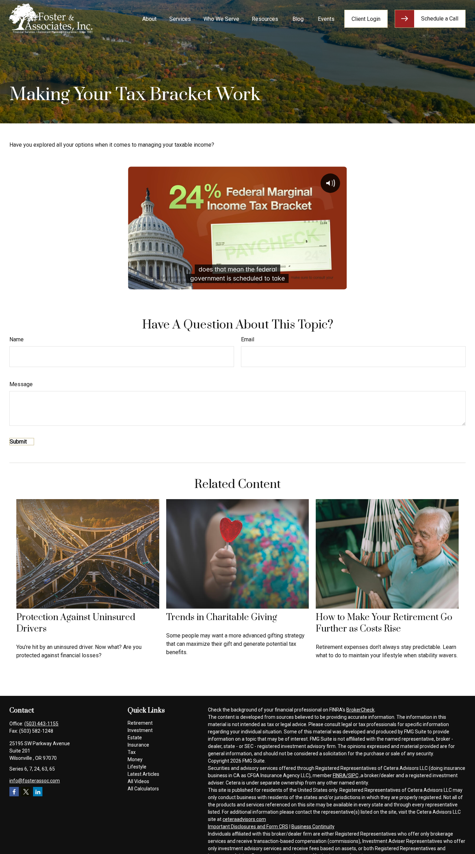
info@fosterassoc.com (34, 780)
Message (21, 384)
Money (135, 759)
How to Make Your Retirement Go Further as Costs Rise (384, 623)
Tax (132, 752)
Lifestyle (137, 767)
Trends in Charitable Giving (221, 617)
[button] (149, 19)
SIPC (353, 775)
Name (16, 339)
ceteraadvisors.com (244, 819)
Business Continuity (313, 826)
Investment (140, 730)
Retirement (140, 723)
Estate (135, 737)
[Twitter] (26, 791)
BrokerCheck (360, 710)
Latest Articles (143, 774)
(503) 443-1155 (41, 723)
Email (247, 339)
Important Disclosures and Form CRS (248, 826)
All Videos (138, 781)
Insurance (138, 745)
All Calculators (143, 788)
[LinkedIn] (37, 791)
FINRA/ (340, 775)
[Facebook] (14, 791)
